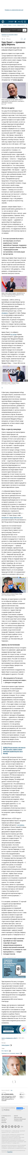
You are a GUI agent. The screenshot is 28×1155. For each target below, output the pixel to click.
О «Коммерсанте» (6, 1115)
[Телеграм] (3, 1126)
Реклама (4, 1120)
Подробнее (9, 1152)
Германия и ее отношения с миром (10, 34)
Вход (19, 21)
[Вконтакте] (6, 1126)
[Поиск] (22, 21)
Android (16, 1115)
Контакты (4, 1119)
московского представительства (12, 517)
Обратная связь (18, 1117)
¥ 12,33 (14, 25)
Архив (3, 1117)
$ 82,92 (4, 25)
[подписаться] (11, 1045)
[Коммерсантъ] (3, 21)
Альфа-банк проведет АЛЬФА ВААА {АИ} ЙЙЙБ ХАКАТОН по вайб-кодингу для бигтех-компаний (9, 1098)
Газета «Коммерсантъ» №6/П (9, 1038)
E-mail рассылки (18, 1120)
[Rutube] (15, 1126)
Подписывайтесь (8, 1031)
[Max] (18, 1126)
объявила (5, 313)
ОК (24, 30)
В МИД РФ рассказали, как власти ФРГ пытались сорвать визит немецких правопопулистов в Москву (14, 750)
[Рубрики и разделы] (25, 21)
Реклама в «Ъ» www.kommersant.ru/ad (14, 10)
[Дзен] (9, 1126)
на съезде (13, 334)
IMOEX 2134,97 (20, 25)
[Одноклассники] (12, 1126)
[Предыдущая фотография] (1, 373)
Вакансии (4, 1122)
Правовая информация (20, 1119)
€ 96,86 (9, 25)
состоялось (20, 825)
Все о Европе (5, 1051)
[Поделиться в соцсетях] (25, 39)
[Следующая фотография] (26, 373)
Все (11, 1090)
